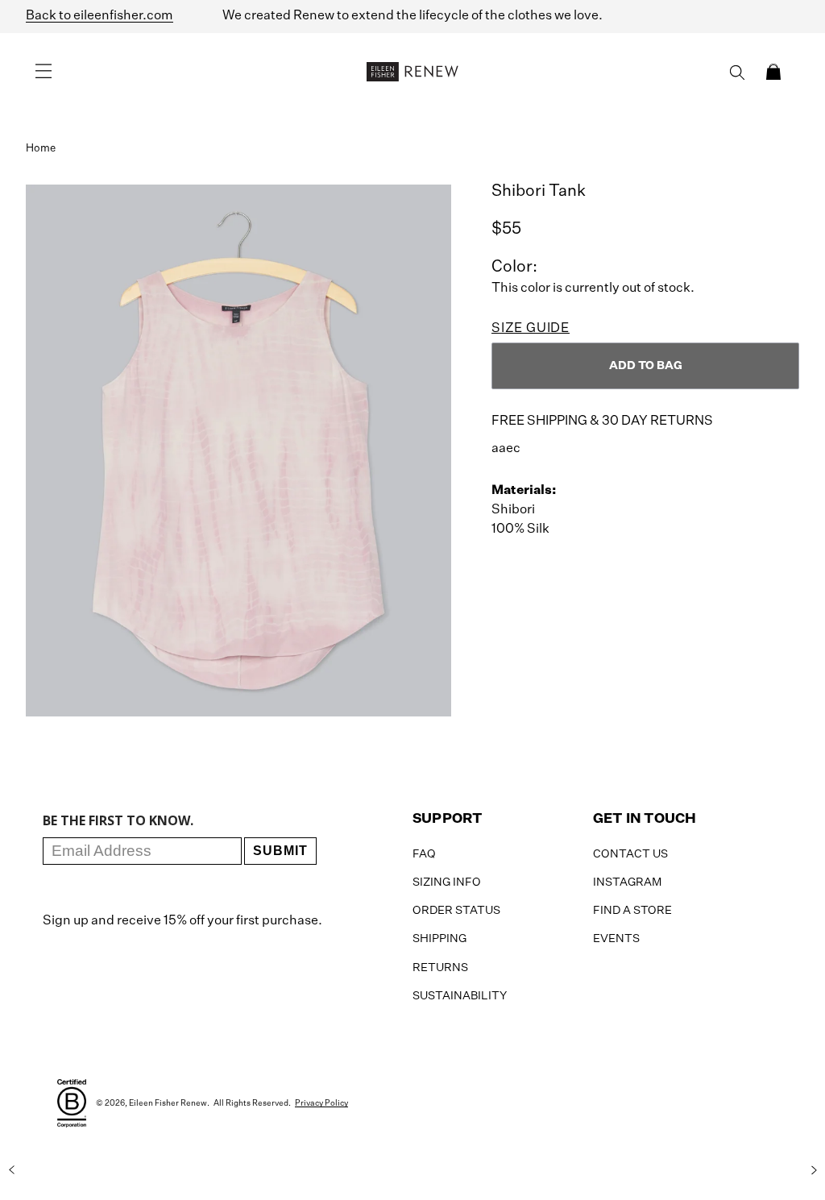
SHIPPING (439, 939)
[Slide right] (813, 1170)
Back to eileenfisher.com (99, 16)
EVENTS (616, 939)
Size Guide (530, 328)
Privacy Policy (321, 1103)
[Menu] (43, 71)
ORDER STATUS (456, 910)
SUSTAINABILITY (459, 996)
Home (41, 148)
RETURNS (440, 968)
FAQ (424, 854)
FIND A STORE (632, 910)
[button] (773, 71)
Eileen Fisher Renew (168, 1103)
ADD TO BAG (645, 366)
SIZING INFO (446, 882)
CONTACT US (630, 854)
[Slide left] (11, 1170)
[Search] (737, 72)
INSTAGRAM (627, 882)
